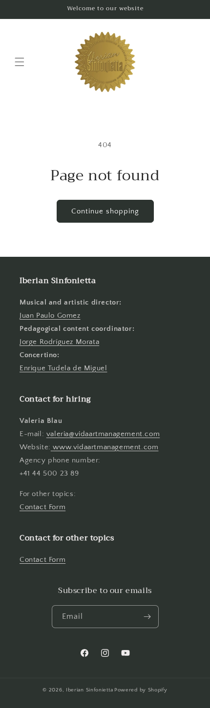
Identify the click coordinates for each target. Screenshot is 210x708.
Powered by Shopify (141, 690)
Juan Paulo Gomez (50, 315)
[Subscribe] (147, 616)
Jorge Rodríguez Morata (59, 342)
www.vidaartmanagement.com (105, 447)
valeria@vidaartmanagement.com (103, 434)
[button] (19, 62)
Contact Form (42, 507)
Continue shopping (105, 211)
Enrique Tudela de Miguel (63, 368)
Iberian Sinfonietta (89, 690)
